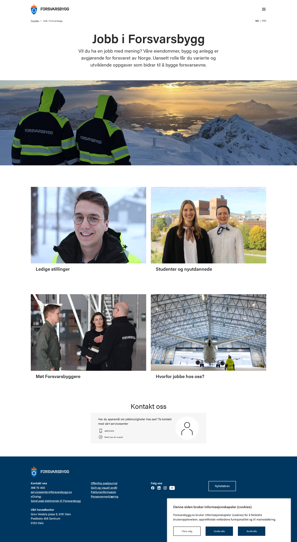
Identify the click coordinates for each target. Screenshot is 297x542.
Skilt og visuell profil (104, 488)
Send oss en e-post (113, 437)
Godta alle (219, 531)
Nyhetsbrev (222, 486)
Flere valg (187, 531)
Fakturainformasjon (103, 492)
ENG (264, 20)
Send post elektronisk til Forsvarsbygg (56, 501)
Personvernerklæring (104, 496)
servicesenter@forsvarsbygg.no (51, 492)
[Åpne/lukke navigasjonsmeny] (263, 9)
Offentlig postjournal (104, 483)
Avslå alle (252, 531)
